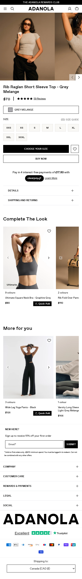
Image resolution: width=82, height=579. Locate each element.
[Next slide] (73, 268)
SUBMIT (71, 444)
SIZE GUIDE (72, 119)
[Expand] (5, 9)
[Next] (79, 77)
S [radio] (34, 127)
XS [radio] (21, 127)
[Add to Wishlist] (75, 149)
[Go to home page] (41, 8)
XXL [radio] (8, 137)
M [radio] (47, 127)
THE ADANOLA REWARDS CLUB (41, 2)
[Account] (69, 9)
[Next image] (48, 257)
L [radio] (60, 127)
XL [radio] (73, 127)
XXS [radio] (8, 127)
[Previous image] (8, 257)
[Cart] (77, 9)
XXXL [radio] (22, 137)
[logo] (41, 519)
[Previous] (72, 77)
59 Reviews (40, 98)
